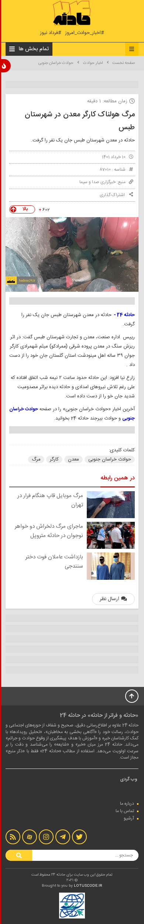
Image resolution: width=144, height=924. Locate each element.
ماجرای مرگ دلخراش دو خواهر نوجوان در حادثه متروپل (49, 531)
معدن (73, 459)
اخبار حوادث (93, 63)
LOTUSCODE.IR (88, 886)
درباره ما (127, 803)
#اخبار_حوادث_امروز (84, 33)
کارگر (54, 459)
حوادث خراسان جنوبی (55, 63)
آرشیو (129, 818)
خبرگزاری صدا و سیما (97, 182)
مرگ (36, 459)
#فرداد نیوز (50, 33)
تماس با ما (125, 811)
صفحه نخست (123, 63)
